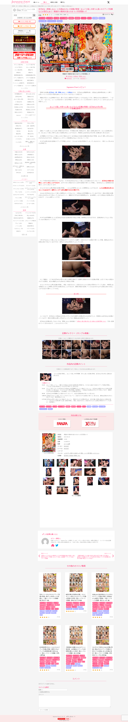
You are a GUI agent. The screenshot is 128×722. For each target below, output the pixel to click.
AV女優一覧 (24, 176)
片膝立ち (59, 21)
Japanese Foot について (59, 716)
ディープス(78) (30, 201)
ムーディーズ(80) (18, 201)
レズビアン (67, 453)
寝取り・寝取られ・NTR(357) (30, 142)
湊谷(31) (18, 231)
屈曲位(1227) (30, 96)
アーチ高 (48, 606)
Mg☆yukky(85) (30, 215)
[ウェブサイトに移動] (52, 545)
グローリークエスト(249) (30, 182)
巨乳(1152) (18, 126)
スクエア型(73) (18, 67)
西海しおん (82, 76)
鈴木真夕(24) (30, 172)
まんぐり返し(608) (18, 99)
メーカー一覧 (24, 207)
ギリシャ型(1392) (18, 64)
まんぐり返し (42, 21)
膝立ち (41, 667)
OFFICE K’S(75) (18, 203)
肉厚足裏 (57, 604)
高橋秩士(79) (30, 218)
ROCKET (69, 78)
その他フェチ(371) (30, 139)
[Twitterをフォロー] (56, 545)
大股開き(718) (30, 101)
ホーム (37, 2)
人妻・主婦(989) (31, 126)
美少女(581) (30, 128)
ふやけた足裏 (96, 665)
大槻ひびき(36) (18, 152)
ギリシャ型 (42, 18)
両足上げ (42, 612)
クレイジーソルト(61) (18, 220)
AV (46, 2)
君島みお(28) (18, 160)
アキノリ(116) (18, 192)
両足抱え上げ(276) (30, 109)
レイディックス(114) (30, 192)
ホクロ (56, 608)
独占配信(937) (18, 128)
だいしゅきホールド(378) (30, 115)
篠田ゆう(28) (30, 160)
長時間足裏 (43, 604)
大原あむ (76, 76)
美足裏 (53, 606)
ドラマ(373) (18, 139)
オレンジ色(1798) (30, 67)
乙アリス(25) (30, 170)
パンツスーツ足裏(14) (30, 85)
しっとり (83, 18)
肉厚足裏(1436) (18, 80)
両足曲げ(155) (30, 112)
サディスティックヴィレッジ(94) (30, 198)
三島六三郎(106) (18, 215)
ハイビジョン (95, 453)
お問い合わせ (69, 716)
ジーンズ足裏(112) (18, 85)
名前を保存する (45, 692)
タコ (52, 608)
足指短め (95, 608)
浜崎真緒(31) (30, 154)
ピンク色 (56, 18)
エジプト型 (49, 18)
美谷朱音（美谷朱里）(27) (30, 163)
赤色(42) (18, 72)
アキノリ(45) (18, 223)
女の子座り (99, 614)
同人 (63, 2)
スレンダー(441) (18, 136)
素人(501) (30, 131)
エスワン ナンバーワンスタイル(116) (30, 189)
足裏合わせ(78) (30, 104)
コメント (41, 694)
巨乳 (71, 453)
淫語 (90, 453)
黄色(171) (30, 70)
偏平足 (56, 663)
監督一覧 (24, 234)
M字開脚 (95, 18)
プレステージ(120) (30, 185)
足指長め (71, 18)
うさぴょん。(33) (18, 228)
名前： (40, 689)
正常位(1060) (18, 96)
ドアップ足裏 (63, 18)
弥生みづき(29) (30, 157)
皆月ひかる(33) (30, 152)
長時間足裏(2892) (18, 75)
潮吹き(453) (30, 133)
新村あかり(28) (18, 163)
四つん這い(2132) (30, 94)
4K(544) (18, 131)
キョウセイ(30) (30, 231)
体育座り (48, 612)
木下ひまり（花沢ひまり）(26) (18, 167)
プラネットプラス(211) (18, 185)
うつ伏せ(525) (18, 101)
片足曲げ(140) (18, 109)
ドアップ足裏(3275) (18, 77)
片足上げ (54, 610)
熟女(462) (18, 133)
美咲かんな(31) (18, 154)
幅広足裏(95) (30, 80)
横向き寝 (106, 612)
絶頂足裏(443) (30, 83)
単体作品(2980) (18, 123)
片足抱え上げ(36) (18, 107)
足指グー (106, 608)
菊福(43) (30, 223)
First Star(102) (30, 194)
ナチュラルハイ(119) (18, 188)
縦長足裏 (77, 18)
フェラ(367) (18, 142)
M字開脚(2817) (18, 94)
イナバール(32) (30, 228)
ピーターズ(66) (30, 203)
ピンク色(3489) (18, 70)
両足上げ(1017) (18, 112)
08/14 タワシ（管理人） (24, 31)
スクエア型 (109, 602)
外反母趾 (42, 665)
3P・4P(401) (31, 136)
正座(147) (18, 115)
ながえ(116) (18, 212)
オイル (89, 18)
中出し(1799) (30, 123)
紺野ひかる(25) (30, 166)
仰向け (75, 665)
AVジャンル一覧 (24, 146)
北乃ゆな (70, 76)
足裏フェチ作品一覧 (25, 26)
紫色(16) (30, 72)
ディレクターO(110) (30, 212)
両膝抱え (53, 612)
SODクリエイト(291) (18, 182)
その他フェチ (76, 453)
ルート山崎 (67, 444)
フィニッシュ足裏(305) (18, 83)
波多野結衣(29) (18, 157)
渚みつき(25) (18, 170)
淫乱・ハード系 (85, 453)
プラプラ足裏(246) (30, 77)
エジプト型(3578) (30, 64)
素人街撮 (54, 2)
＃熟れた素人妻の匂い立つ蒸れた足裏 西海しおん (91, 321)
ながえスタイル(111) (18, 194)
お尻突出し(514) (18, 104)
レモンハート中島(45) (30, 220)
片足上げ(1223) (30, 107)
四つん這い (102, 18)
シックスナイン (52, 21)
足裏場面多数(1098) (30, 75)
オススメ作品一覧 (25, 21)
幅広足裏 (76, 604)
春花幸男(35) (30, 226)
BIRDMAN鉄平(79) (18, 218)
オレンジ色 (95, 604)
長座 (41, 614)
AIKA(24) (18, 172)
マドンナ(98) (18, 197)
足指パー (48, 663)
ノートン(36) (18, 226)
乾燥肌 (79, 661)
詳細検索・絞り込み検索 (24, 17)
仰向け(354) (30, 99)
